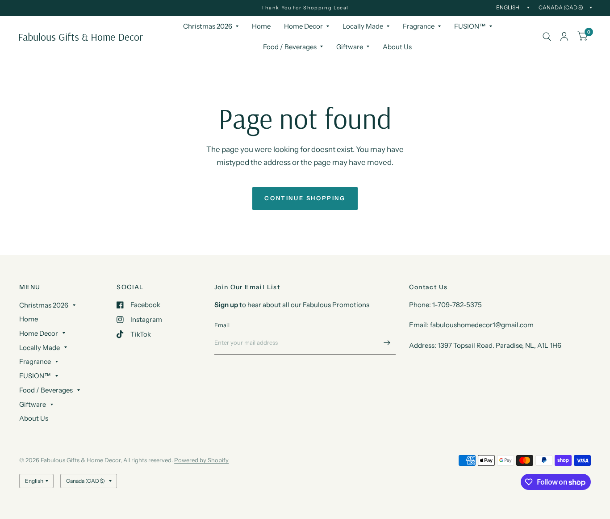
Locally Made (363, 26)
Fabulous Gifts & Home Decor (80, 36)
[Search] (547, 36)
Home (261, 26)
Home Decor (303, 26)
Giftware (349, 46)
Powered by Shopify (201, 460)
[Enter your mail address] (387, 342)
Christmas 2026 (207, 26)
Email (222, 325)
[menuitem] (210, 26)
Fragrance (419, 26)
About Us (397, 46)
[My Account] (564, 36)
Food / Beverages (290, 46)
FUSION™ (470, 26)
